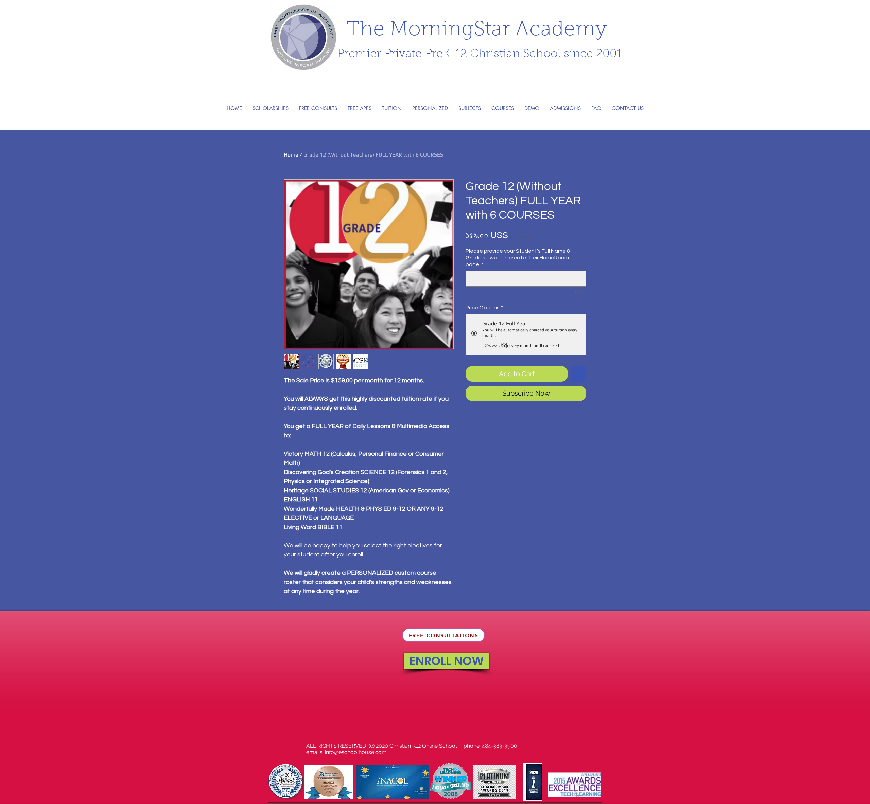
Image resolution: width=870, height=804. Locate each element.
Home (291, 154)
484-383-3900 (499, 746)
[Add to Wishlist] (578, 374)
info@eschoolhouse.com (356, 752)
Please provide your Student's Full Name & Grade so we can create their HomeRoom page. (518, 257)
